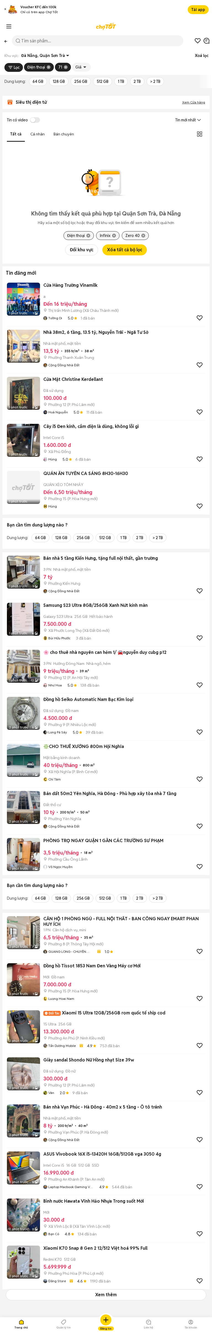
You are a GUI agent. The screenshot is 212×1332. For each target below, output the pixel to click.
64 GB (38, 81)
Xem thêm (106, 1295)
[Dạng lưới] (199, 134)
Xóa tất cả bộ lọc (124, 250)
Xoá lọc (201, 55)
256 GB (80, 81)
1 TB (121, 81)
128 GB (59, 81)
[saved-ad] (197, 40)
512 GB (102, 81)
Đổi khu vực (81, 250)
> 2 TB (155, 81)
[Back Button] (6, 41)
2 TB (137, 81)
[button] (5, 10)
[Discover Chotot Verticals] (8, 26)
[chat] (206, 40)
